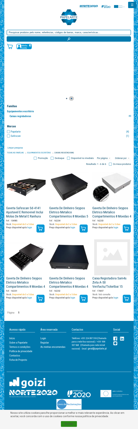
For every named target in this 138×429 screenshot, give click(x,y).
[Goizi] (27, 382)
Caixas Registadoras (64, 153)
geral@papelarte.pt (97, 348)
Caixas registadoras (70, 116)
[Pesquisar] (69, 39)
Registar (44, 342)
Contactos (14, 355)
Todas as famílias (15, 153)
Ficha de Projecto (18, 359)
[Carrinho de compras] (10, 46)
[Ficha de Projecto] (102, 6)
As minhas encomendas (52, 346)
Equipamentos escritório (20, 111)
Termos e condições (19, 346)
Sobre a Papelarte (18, 342)
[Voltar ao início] (69, 17)
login (29, 227)
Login (43, 338)
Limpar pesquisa (15, 147)
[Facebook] (115, 339)
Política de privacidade (20, 351)
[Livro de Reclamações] (69, 404)
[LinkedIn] (122, 339)
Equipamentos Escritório (39, 153)
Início (12, 338)
